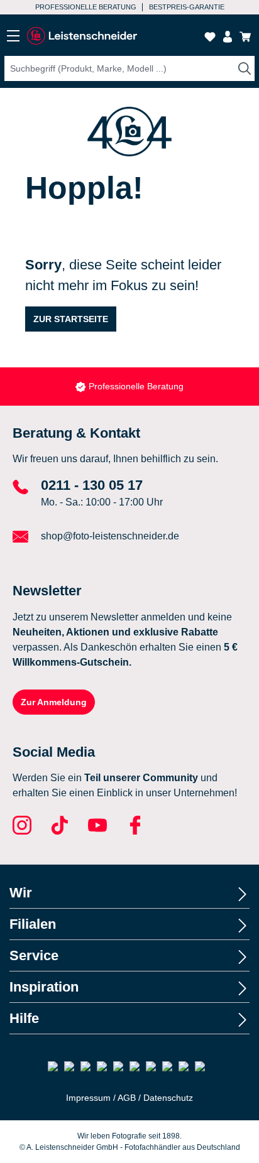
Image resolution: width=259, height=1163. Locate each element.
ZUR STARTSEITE (70, 319)
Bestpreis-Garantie (186, 7)
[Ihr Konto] (227, 37)
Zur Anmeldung (54, 702)
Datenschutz (168, 1098)
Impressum (88, 1098)
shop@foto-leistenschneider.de (110, 536)
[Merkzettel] (210, 37)
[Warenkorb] (245, 37)
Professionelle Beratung (85, 7)
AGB (127, 1098)
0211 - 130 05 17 (92, 485)
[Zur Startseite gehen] (81, 36)
